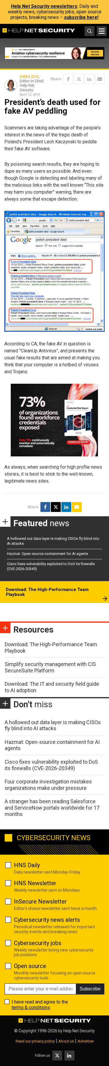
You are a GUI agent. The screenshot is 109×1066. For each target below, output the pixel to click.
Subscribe (90, 988)
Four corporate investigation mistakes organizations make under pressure (48, 784)
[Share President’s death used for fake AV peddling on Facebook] (68, 79)
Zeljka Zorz (29, 76)
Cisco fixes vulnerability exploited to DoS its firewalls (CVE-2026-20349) (51, 765)
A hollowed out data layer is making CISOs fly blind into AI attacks (53, 725)
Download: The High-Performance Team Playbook (47, 592)
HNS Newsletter (35, 883)
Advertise (86, 1041)
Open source (30, 966)
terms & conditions (31, 1007)
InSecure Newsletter (40, 901)
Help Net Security (79, 1030)
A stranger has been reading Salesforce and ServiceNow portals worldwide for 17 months (52, 807)
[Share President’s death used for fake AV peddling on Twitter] (79, 79)
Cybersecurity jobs (37, 943)
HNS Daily (27, 865)
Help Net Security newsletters (44, 6)
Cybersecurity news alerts (47, 919)
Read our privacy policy (35, 1041)
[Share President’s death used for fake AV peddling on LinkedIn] (89, 79)
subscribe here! (81, 17)
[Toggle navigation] (102, 31)
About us (66, 1041)
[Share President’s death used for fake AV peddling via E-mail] (100, 79)
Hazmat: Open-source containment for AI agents (47, 553)
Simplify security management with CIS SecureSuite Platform (50, 667)
